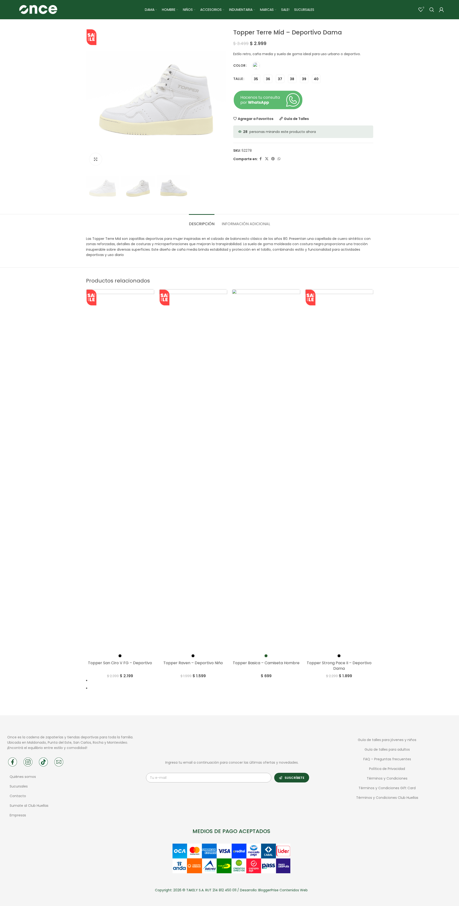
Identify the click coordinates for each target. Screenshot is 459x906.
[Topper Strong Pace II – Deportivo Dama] (339, 469)
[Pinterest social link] (273, 159)
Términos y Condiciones (387, 778)
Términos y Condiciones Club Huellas (387, 797)
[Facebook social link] (261, 159)
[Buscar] (432, 9)
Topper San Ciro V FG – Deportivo (120, 663)
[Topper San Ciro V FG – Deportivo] (120, 469)
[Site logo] (38, 9)
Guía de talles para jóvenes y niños (387, 739)
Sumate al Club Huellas (29, 805)
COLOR (239, 65)
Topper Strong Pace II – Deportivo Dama (339, 665)
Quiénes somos (23, 776)
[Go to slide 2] (231, 688)
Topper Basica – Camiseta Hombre (266, 663)
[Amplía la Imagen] (96, 159)
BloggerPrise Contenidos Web (283, 890)
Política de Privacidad (387, 768)
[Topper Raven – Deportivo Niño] (193, 469)
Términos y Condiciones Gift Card (387, 788)
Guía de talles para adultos (387, 749)
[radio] (256, 65)
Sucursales (19, 786)
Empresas (18, 815)
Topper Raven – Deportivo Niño (193, 663)
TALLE (238, 78)
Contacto (18, 796)
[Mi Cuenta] (441, 9)
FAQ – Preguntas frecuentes (387, 759)
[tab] (201, 221)
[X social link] (267, 159)
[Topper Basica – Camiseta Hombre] (266, 469)
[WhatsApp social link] (279, 159)
